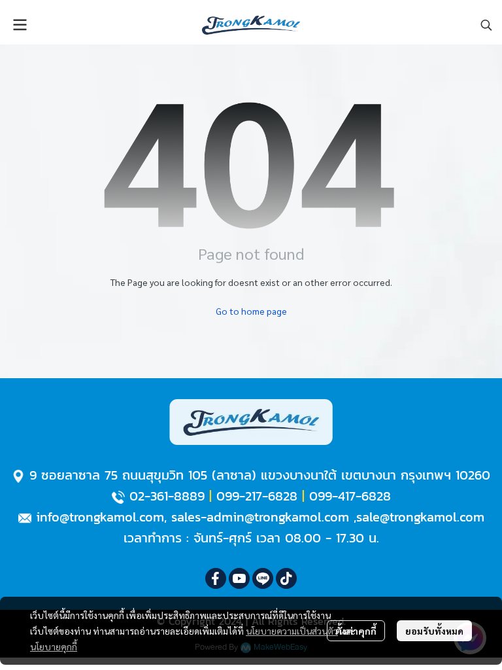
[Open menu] (20, 25)
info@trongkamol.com (100, 517)
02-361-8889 (167, 496)
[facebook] (215, 578)
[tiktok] (286, 578)
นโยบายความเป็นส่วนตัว (292, 631)
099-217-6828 (256, 496)
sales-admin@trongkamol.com (260, 517)
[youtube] (239, 578)
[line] (262, 578)
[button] (486, 25)
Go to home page (251, 311)
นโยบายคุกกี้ (53, 646)
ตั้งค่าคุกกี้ (355, 631)
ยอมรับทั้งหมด (434, 631)
